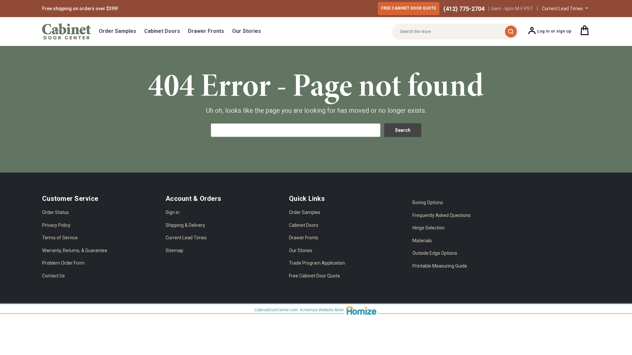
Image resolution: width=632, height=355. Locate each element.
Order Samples (117, 31)
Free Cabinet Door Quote (314, 275)
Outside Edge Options (434, 253)
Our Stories (246, 31)
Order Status (55, 212)
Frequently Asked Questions (441, 215)
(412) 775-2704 (464, 8)
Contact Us (53, 275)
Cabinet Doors (162, 31)
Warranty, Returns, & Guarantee (74, 250)
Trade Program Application (317, 263)
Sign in (172, 212)
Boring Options (427, 202)
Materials (422, 240)
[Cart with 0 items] (584, 31)
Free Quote (408, 8)
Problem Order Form (63, 263)
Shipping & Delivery (185, 225)
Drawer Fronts (206, 31)
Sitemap (174, 250)
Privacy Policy (56, 225)
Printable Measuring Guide (439, 266)
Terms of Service (60, 237)
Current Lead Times (186, 237)
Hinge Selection (428, 227)
